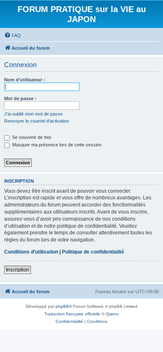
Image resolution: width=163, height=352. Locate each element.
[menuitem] (12, 35)
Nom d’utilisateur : (24, 79)
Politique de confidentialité (93, 252)
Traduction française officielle (72, 314)
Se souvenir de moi (31, 137)
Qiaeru (112, 314)
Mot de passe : (20, 98)
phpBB (62, 306)
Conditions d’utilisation (31, 252)
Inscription (17, 270)
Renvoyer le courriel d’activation (36, 120)
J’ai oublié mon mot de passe (33, 113)
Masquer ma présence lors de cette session (56, 144)
